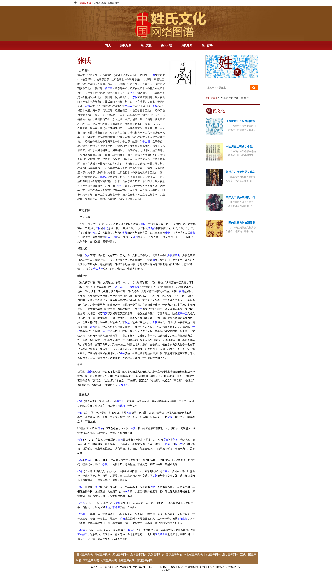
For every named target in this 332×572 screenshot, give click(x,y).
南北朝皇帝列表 (193, 554)
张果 (79, 459)
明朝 (122, 518)
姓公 (122, 353)
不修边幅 (182, 518)
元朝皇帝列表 (109, 560)
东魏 (87, 106)
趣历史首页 (85, 2)
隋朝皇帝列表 (212, 554)
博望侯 (166, 471)
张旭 (79, 487)
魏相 (122, 405)
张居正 (88, 459)
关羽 (165, 439)
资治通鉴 (135, 287)
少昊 (169, 255)
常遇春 (116, 507)
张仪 (79, 401)
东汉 (134, 97)
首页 (108, 45)
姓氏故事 (207, 45)
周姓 (246, 97)
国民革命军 (161, 534)
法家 (152, 487)
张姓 (87, 255)
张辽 (105, 228)
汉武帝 (108, 88)
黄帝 (167, 232)
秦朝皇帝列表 (138, 554)
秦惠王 (120, 401)
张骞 (79, 471)
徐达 (107, 507)
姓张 (192, 232)
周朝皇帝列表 (120, 554)
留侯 (169, 417)
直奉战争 (82, 534)
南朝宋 (103, 176)
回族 (132, 92)
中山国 (146, 141)
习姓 (241, 97)
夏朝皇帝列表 (85, 554)
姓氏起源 (125, 45)
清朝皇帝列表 (144, 560)
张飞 (79, 439)
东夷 (139, 309)
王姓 (225, 97)
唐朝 (89, 371)
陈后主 (178, 444)
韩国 (128, 412)
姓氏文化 (146, 45)
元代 (92, 326)
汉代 (92, 232)
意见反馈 (166, 570)
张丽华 (166, 444)
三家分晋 (182, 313)
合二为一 (98, 268)
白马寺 (128, 106)
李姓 (220, 97)
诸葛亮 (152, 228)
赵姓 (236, 97)
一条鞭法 (105, 464)
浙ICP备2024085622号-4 (203, 567)
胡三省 (118, 287)
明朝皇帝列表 (127, 560)
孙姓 (230, 97)
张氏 (143, 223)
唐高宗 (106, 331)
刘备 (175, 439)
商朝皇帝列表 (103, 554)
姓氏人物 (166, 45)
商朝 (104, 313)
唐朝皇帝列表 (230, 554)
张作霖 (81, 530)
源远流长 (123, 384)
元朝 (118, 502)
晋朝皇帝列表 (174, 554)
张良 (79, 412)
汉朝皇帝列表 (156, 554)
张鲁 (114, 237)
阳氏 (177, 255)
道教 (124, 232)
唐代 (154, 106)
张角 (107, 237)
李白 (127, 491)
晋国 (181, 291)
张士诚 (81, 502)
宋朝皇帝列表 (91, 560)
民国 (130, 530)
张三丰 (81, 514)
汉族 (127, 322)
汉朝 (154, 475)
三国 (152, 75)
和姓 (135, 237)
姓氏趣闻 (187, 45)
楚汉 (119, 185)
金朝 (154, 322)
